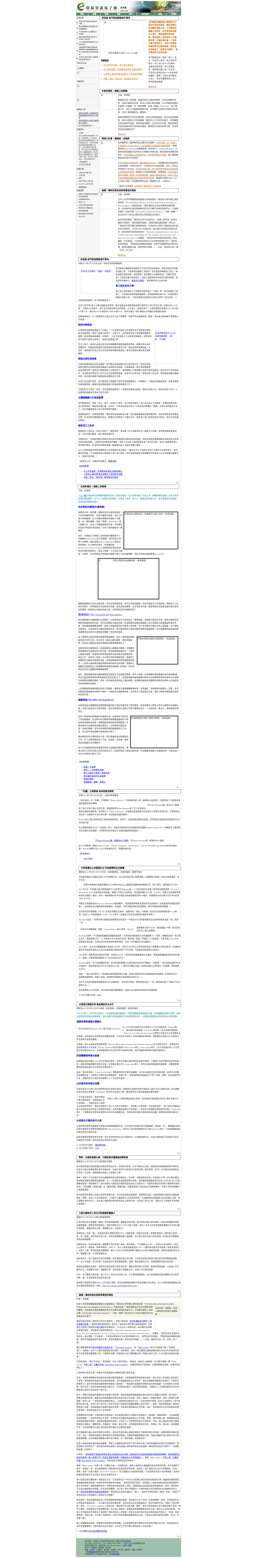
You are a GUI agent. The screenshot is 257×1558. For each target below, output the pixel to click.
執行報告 (101, 1327)
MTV (86, 859)
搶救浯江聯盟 (138, 281)
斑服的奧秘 (89, 779)
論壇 (160, 14)
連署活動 (112, 461)
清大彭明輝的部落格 (98, 1531)
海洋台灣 (82, 217)
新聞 (82, 14)
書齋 (118, 14)
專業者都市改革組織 (86, 214)
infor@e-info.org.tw (114, 1545)
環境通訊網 (100, 1145)
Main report (143, 1347)
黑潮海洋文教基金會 (86, 208)
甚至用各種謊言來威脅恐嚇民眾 (95, 1492)
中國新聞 (157, 186)
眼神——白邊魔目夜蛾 (94, 770)
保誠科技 (93, 1552)
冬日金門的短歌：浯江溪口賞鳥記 (118, 65)
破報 (80, 178)
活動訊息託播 (81, 63)
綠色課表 (145, 14)
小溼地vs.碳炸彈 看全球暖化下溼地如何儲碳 (122, 74)
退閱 (130, 1545)
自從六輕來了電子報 (86, 181)
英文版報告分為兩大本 (103, 1347)
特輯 (106, 14)
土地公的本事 (85, 164)
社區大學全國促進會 (86, 205)
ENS (99, 995)
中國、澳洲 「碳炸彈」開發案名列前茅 (120, 79)
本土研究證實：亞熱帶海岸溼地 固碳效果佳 (122, 69)
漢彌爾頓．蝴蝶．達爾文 (95, 782)
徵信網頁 (116, 1554)
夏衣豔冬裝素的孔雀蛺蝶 (95, 776)
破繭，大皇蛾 (90, 767)
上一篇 (83, 496)
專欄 (94, 14)
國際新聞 (147, 186)
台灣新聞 (138, 186)
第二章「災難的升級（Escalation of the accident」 (107, 1365)
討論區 (173, 14)
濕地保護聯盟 (83, 211)
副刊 (131, 14)
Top (177, 482)
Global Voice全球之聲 (86, 184)
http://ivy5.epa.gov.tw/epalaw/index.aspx (120, 1286)
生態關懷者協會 (84, 199)
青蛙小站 (82, 202)
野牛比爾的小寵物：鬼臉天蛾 (97, 773)
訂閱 (124, 1545)
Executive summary (124, 1347)
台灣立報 (82, 175)
